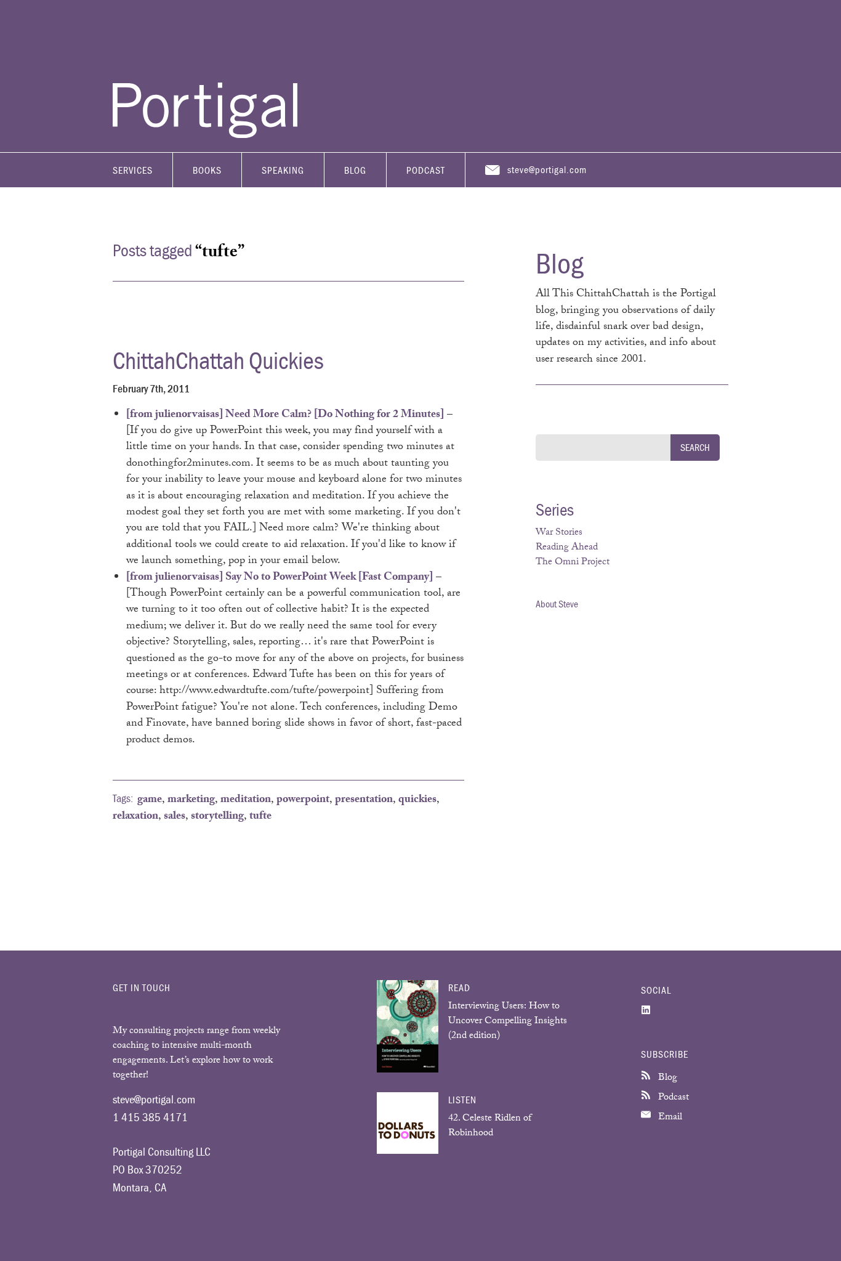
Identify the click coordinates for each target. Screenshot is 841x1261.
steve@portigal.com (547, 169)
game (149, 800)
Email (669, 1117)
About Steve (557, 604)
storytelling (217, 817)
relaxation (135, 817)
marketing (191, 800)
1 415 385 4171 (150, 1116)
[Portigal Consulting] (205, 135)
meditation (245, 800)
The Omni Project (573, 562)
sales (174, 817)
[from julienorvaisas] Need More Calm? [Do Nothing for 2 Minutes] (285, 415)
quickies (417, 800)
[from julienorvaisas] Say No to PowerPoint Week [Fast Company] (279, 578)
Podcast (425, 170)
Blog (355, 170)
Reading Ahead (567, 548)
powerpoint (302, 800)
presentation (364, 800)
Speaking (283, 170)
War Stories (559, 533)
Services (133, 170)
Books (207, 170)
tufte (260, 817)
